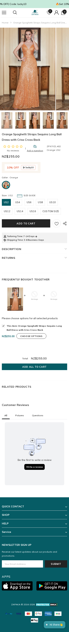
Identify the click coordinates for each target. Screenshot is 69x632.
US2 (6, 202)
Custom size (51, 211)
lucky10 (29, 167)
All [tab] (5, 415)
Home (5, 22)
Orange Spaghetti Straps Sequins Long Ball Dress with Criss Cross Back (34, 328)
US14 (20, 211)
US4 (17, 202)
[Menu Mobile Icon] (4, 12)
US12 (7, 211)
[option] (27, 69)
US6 (29, 202)
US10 (52, 202)
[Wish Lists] (56, 223)
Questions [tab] (37, 415)
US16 (33, 211)
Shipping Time (15, 239)
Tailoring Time (14, 236)
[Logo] (35, 12)
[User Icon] (56, 12)
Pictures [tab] (19, 415)
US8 (40, 202)
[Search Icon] (18, 13)
